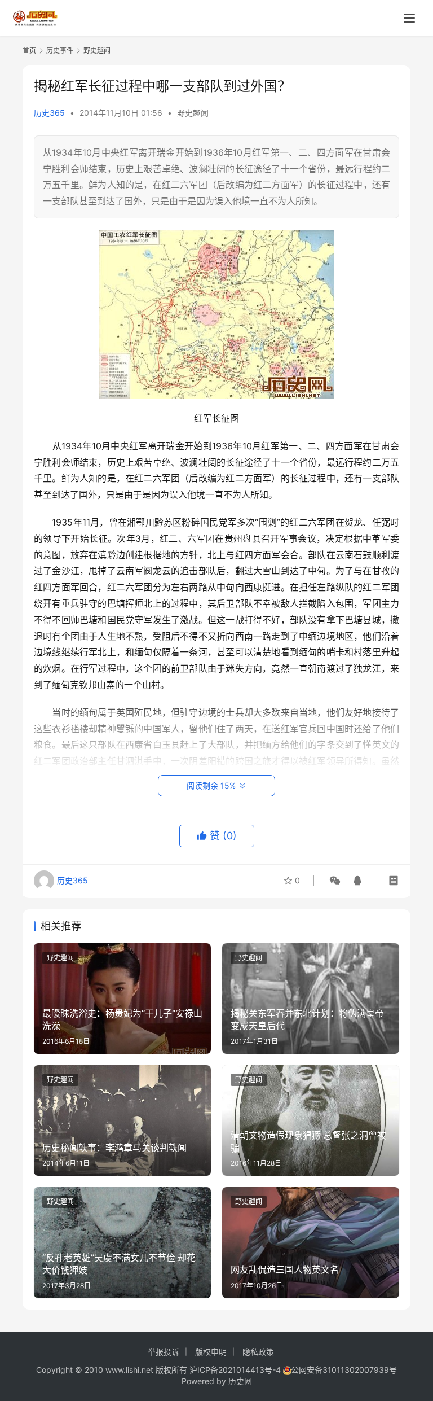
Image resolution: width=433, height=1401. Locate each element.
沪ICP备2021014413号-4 (236, 1369)
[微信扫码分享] (335, 880)
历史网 (240, 1381)
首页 (29, 50)
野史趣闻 (193, 112)
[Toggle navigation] (409, 18)
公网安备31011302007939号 (344, 1369)
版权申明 (211, 1351)
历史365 (49, 112)
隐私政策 (258, 1351)
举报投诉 (163, 1351)
